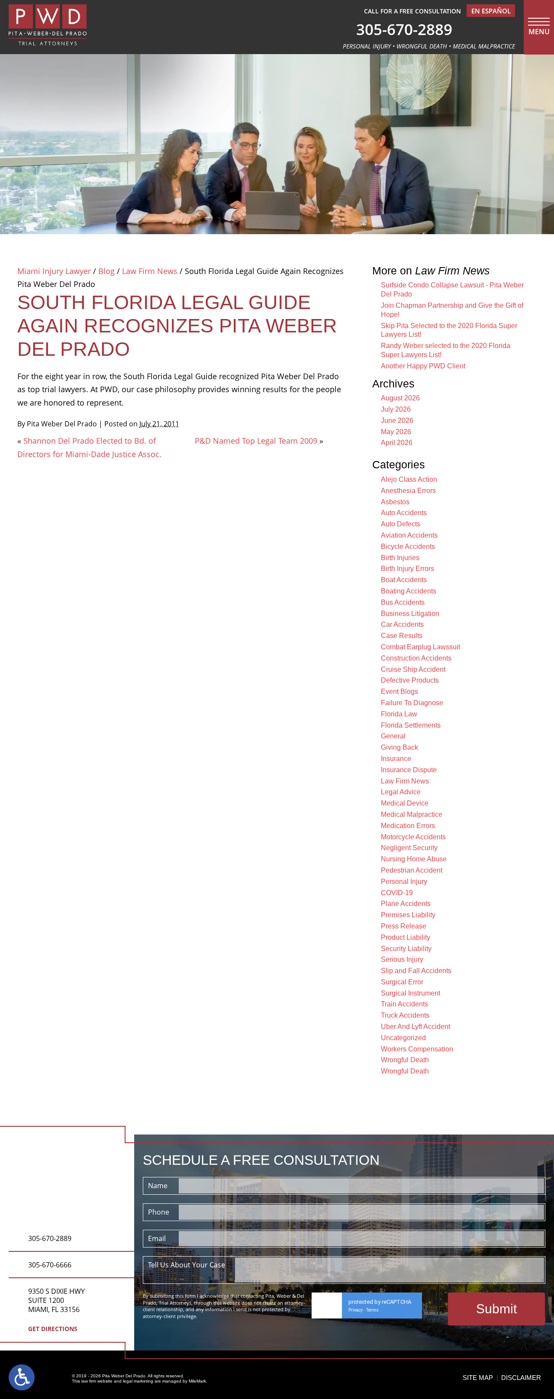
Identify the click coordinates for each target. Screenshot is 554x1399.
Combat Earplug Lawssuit (420, 647)
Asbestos (395, 502)
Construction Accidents (416, 658)
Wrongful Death (405, 1060)
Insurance (396, 758)
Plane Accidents (406, 903)
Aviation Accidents (409, 535)
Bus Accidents (403, 602)
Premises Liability (408, 915)
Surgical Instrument (410, 993)
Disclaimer (521, 1377)
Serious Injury (402, 959)
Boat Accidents (404, 579)
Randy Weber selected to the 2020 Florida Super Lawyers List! (445, 350)
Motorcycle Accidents (413, 837)
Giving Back (399, 747)
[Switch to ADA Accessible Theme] (22, 1377)
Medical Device (404, 803)
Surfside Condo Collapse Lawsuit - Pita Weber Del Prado (452, 289)
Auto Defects (400, 524)
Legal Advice (401, 792)
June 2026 (397, 420)
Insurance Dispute (409, 770)
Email (157, 1238)
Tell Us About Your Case (186, 1265)
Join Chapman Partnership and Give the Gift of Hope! (452, 310)
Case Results (401, 635)
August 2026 (400, 398)
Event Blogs (399, 691)
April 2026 (396, 442)
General (393, 736)
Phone (158, 1212)
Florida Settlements (411, 725)
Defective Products (410, 680)
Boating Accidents (408, 591)
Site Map (478, 1377)
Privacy (355, 1310)
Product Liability (405, 937)
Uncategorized (403, 1037)
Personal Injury (404, 881)
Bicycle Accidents (408, 546)
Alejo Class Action (409, 479)
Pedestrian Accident (411, 870)
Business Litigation (410, 613)
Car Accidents (402, 624)
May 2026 (396, 431)
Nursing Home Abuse (414, 859)
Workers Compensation (417, 1049)
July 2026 (396, 409)
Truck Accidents (405, 1015)
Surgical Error (402, 982)
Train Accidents (404, 1004)
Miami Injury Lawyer (54, 271)
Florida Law (399, 714)
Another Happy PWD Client (423, 366)
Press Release (403, 926)
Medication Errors (408, 825)
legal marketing (138, 1381)
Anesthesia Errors (408, 490)
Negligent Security (409, 847)
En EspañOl (491, 10)
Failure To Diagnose (412, 702)
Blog (106, 271)
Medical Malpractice (411, 814)
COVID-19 (397, 892)
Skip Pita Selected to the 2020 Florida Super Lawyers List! (449, 330)
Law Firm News (149, 271)
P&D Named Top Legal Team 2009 (256, 440)
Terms (372, 1310)
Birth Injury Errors (407, 568)
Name (157, 1185)
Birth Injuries (400, 557)
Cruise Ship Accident (413, 669)
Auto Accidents (404, 512)
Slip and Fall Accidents (416, 970)
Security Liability (406, 948)
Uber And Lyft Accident (415, 1026)
